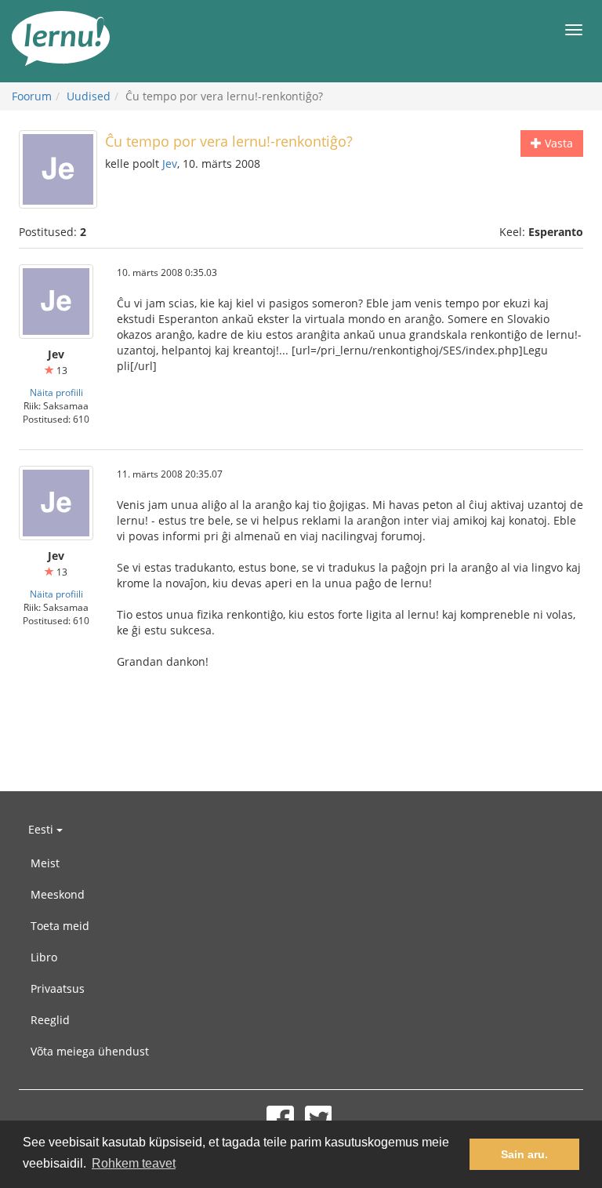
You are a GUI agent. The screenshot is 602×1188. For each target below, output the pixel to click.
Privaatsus (58, 988)
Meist (45, 863)
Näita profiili (56, 392)
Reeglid (50, 1019)
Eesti (42, 829)
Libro (44, 957)
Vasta (557, 143)
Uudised (89, 96)
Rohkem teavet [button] (134, 1163)
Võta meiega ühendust (90, 1051)
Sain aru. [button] (524, 1154)
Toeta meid (60, 925)
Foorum (32, 96)
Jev (169, 163)
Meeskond (58, 894)
